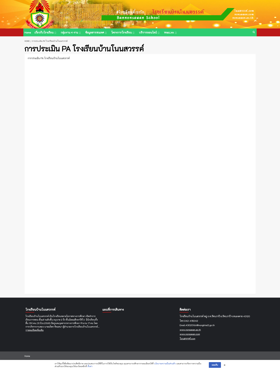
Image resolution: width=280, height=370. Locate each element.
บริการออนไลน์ (148, 32)
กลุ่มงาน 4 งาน (69, 32)
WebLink (169, 32)
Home (27, 32)
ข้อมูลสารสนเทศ (94, 32)
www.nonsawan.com (190, 334)
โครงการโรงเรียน (121, 32)
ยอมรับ (215, 364)
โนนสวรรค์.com (187, 338)
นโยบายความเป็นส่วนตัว (165, 363)
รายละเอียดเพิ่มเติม (35, 330)
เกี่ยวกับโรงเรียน (44, 32)
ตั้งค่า (90, 366)
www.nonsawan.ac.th (190, 329)
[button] (254, 32)
